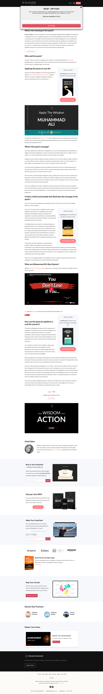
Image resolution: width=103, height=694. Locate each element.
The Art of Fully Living (57, 449)
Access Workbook (38, 507)
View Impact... (61, 683)
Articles (46, 674)
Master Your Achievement (61, 636)
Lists (62, 674)
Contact (52, 677)
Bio (67, 60)
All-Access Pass (44, 138)
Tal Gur (38, 445)
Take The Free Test (32, 595)
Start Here (30, 665)
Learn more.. (38, 564)
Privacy (65, 674)
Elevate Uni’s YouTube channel (37, 268)
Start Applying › (51, 398)
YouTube (35, 311)
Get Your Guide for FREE (68, 100)
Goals (43, 674)
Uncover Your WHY (34, 494)
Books (50, 674)
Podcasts (54, 674)
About (70, 3)
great (49, 395)
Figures (58, 674)
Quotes (71, 60)
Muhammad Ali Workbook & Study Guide (38, 74)
